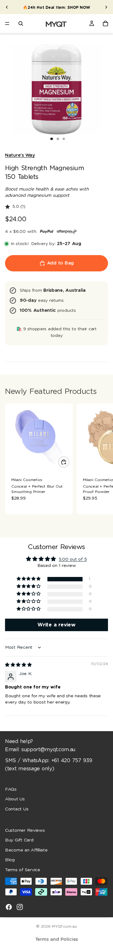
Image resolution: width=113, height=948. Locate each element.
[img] (18, 665)
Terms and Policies (56, 939)
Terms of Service (22, 870)
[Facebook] (9, 906)
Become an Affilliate (26, 850)
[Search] (21, 23)
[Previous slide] (7, 7)
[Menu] (7, 23)
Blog (10, 860)
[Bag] (105, 23)
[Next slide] (106, 7)
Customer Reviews (25, 830)
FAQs (11, 789)
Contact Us (16, 809)
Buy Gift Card (19, 840)
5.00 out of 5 (73, 559)
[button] (29, 579)
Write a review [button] (56, 624)
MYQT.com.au (64, 926)
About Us (15, 799)
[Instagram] (20, 906)
